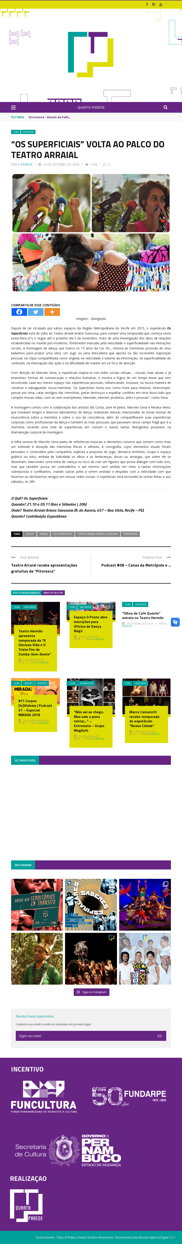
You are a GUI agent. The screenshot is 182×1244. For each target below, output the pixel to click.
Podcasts (42, 683)
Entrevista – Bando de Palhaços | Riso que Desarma (67, 117)
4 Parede (25, 164)
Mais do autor (53, 593)
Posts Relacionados (26, 593)
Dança (43, 533)
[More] (52, 312)
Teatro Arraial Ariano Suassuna (98, 533)
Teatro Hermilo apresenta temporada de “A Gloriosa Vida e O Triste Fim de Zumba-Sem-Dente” (34, 642)
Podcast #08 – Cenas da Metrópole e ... (136, 565)
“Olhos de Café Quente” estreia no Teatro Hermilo (143, 616)
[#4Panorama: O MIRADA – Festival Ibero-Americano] (145, 905)
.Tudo (16, 132)
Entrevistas (86, 683)
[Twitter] (36, 312)
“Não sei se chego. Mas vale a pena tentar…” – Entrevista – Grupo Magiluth (89, 721)
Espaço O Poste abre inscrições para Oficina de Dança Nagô (90, 623)
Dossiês (28, 683)
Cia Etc (30, 533)
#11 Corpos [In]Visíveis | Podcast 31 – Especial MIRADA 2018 (35, 707)
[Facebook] (19, 312)
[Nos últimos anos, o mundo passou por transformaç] (37, 905)
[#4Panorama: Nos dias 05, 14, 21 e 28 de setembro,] (37, 959)
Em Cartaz (28, 132)
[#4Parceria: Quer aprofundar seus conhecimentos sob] (91, 905)
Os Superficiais (62, 533)
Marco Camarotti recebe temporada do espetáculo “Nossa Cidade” (144, 718)
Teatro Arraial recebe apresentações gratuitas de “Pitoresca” (44, 568)
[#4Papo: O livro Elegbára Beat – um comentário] (145, 959)
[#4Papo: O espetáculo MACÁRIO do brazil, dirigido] (91, 959)
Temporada (130, 533)
